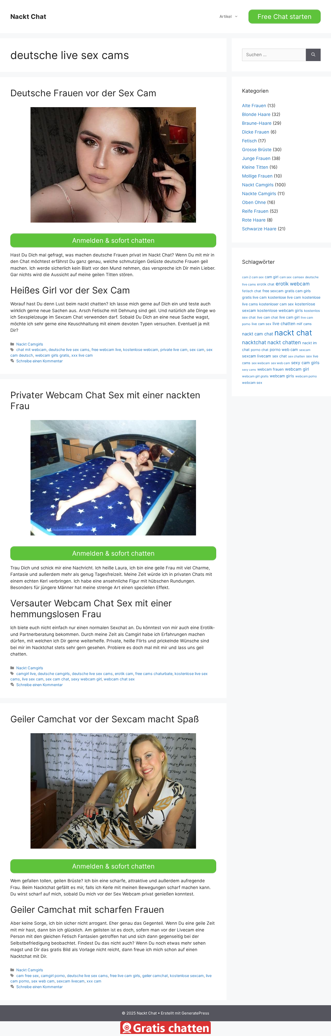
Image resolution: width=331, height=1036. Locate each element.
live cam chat (267, 317)
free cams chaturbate (153, 673)
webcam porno (306, 376)
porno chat (259, 350)
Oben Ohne (254, 202)
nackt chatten (284, 342)
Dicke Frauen (255, 132)
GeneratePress (195, 1013)
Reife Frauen (255, 211)
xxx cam (94, 981)
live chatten (284, 323)
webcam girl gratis (255, 376)
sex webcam (261, 363)
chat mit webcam (31, 349)
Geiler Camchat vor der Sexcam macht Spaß (104, 719)
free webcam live (106, 349)
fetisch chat (251, 291)
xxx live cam (82, 355)
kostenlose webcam (140, 349)
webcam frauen (270, 369)
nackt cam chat (257, 333)
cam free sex (27, 975)
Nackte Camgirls (259, 193)
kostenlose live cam (284, 297)
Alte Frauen (254, 105)
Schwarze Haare (259, 228)
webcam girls (282, 376)
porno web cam (284, 349)
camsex (298, 277)
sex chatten (296, 356)
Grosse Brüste (257, 149)
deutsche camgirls (54, 673)
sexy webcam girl (86, 679)
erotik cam (124, 673)
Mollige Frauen (257, 176)
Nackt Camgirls (29, 344)
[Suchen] (313, 55)
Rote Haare (254, 220)
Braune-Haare (257, 123)
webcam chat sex (119, 679)
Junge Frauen (256, 158)
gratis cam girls (298, 291)
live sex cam (32, 679)
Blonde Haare (256, 114)
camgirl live (26, 673)
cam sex (285, 277)
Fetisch (249, 140)
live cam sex (261, 324)
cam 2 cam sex (253, 277)
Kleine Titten (255, 167)
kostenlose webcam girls (280, 310)
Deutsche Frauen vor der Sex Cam (83, 92)
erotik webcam (293, 284)
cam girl (271, 277)
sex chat (279, 356)
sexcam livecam (71, 981)
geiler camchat (155, 975)
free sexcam (272, 291)
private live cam (173, 349)
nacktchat (254, 342)
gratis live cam (254, 297)
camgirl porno (53, 975)
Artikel (226, 16)
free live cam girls (125, 975)
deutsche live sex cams (69, 349)
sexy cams (249, 369)
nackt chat (293, 332)
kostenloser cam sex (276, 304)
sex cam (197, 349)
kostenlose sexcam (187, 975)
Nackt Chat (28, 16)
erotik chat (265, 284)
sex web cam (43, 981)
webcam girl (297, 369)
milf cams (304, 324)
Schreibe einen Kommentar (39, 361)
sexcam (304, 350)
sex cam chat (57, 679)
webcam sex (252, 382)
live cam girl (289, 317)
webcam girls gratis (52, 355)
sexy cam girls (305, 362)
